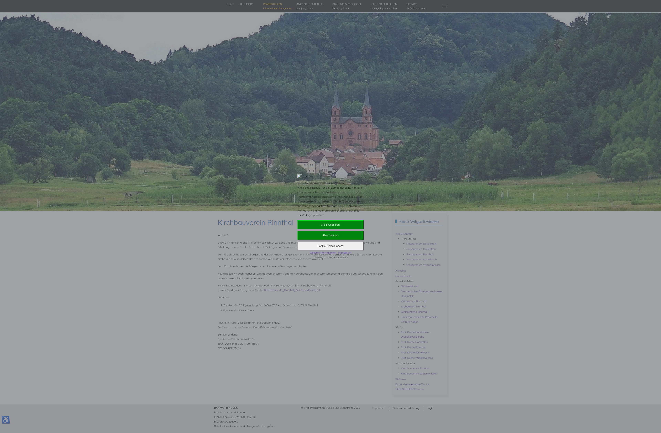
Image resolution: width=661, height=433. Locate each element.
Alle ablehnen (330, 235)
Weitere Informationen (323, 252)
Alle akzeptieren (330, 224)
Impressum (345, 252)
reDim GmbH (342, 257)
